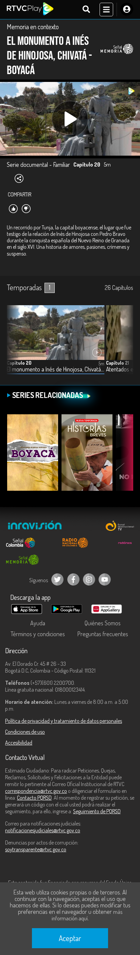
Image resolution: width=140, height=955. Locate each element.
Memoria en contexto (33, 26)
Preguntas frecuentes (102, 634)
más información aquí (87, 915)
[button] (125, 345)
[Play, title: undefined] (70, 119)
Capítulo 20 (19, 363)
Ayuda (37, 623)
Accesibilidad (18, 742)
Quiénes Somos (103, 623)
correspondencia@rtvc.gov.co (36, 790)
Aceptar (70, 938)
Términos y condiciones (38, 634)
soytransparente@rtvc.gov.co (35, 849)
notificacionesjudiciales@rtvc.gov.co (42, 830)
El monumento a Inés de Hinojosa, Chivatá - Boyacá (55, 369)
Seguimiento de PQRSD (97, 811)
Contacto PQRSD (34, 797)
